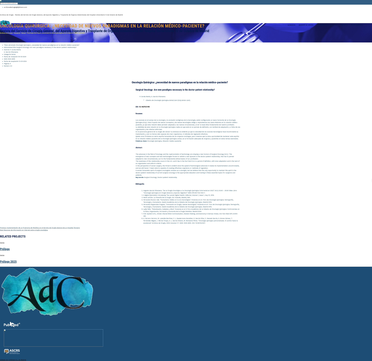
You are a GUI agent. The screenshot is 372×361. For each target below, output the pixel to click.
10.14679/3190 (144, 107)
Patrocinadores (357, 25)
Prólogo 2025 (8, 261)
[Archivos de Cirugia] (186, 23)
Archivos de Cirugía (306, 25)
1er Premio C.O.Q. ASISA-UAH (327, 25)
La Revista (291, 25)
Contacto (344, 25)
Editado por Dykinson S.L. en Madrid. (13, 360)
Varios (2, 243)
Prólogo (5, 249)
